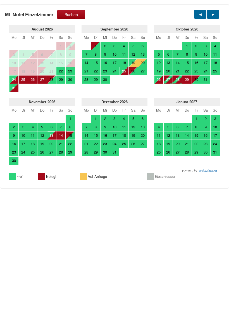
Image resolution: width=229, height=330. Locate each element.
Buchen (71, 14)
